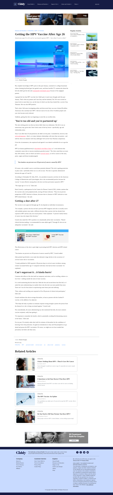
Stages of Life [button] (54, 4)
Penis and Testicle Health (74, 33)
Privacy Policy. (85, 460)
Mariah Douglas (23, 80)
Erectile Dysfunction (73, 43)
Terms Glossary (20, 464)
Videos (54, 468)
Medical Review (20, 463)
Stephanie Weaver (43, 416)
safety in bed (50, 344)
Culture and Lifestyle (57, 466)
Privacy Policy (37, 464)
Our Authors (19, 466)
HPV (36, 30)
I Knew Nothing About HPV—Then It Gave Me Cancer (55, 361)
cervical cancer (45, 153)
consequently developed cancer (41, 91)
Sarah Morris (42, 381)
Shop (54, 470)
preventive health (30, 344)
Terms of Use (76, 460)
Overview (41, 30)
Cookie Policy (37, 466)
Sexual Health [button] (30, 4)
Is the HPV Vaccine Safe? (57, 235)
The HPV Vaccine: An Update (47, 396)
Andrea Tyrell (42, 363)
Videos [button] (75, 4)
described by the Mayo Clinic (43, 148)
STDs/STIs (30, 30)
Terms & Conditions (39, 463)
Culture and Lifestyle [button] (65, 4)
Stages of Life (56, 464)
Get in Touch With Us (39, 461)
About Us (18, 461)
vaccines (63, 344)
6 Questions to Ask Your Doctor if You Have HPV (53, 379)
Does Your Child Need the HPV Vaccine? (32, 235)
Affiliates (18, 468)
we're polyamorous (20, 136)
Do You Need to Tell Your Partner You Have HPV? (53, 414)
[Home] (21, 4)
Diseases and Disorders (20, 30)
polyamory (57, 344)
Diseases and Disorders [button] (42, 4)
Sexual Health (56, 461)
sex (44, 344)
